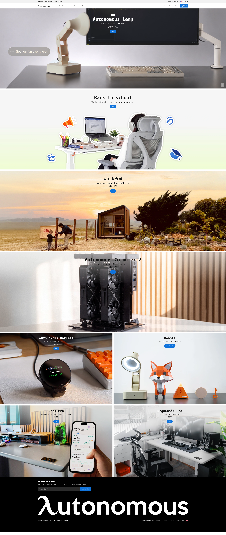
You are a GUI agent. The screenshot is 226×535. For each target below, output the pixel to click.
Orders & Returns (173, 1)
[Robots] (170, 368)
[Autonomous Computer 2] (113, 292)
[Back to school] (113, 130)
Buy (113, 31)
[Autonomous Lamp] (113, 48)
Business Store (162, 5)
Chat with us (181, 520)
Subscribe (85, 489)
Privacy (172, 520)
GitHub (158, 520)
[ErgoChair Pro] (170, 441)
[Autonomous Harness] (56, 368)
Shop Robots (170, 346)
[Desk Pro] (56, 441)
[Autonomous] (44, 6)
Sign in (185, 1)
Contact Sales (174, 5)
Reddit (166, 520)
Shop (113, 106)
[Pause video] (222, 85)
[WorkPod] (113, 211)
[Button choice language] (181, 1)
